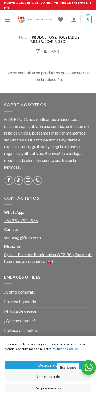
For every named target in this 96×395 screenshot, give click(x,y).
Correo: (11, 229)
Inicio (22, 37)
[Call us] (37, 180)
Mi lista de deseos (20, 310)
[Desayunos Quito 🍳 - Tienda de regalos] (34, 19)
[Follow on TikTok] (18, 180)
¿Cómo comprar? (19, 291)
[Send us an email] (28, 180)
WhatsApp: (14, 212)
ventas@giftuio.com (22, 237)
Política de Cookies (65, 349)
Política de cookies (21, 330)
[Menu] (7, 19)
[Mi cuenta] (74, 19)
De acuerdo (48, 365)
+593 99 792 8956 (21, 220)
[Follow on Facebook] (9, 180)
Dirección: (13, 246)
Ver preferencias (47, 388)
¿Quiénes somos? (19, 320)
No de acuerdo (48, 376)
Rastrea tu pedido (20, 301)
